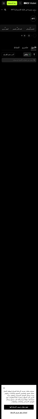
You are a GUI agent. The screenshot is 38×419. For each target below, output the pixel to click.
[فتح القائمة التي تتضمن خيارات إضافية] (4, 2)
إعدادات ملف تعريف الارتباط (18, 412)
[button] (20, 3)
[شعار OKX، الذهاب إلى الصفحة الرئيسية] (30, 3)
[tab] (25, 47)
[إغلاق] (4, 388)
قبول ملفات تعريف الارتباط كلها (19, 407)
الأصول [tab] (33, 47)
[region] (18, 402)
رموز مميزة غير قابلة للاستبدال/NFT (23, 10)
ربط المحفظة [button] (12, 3)
